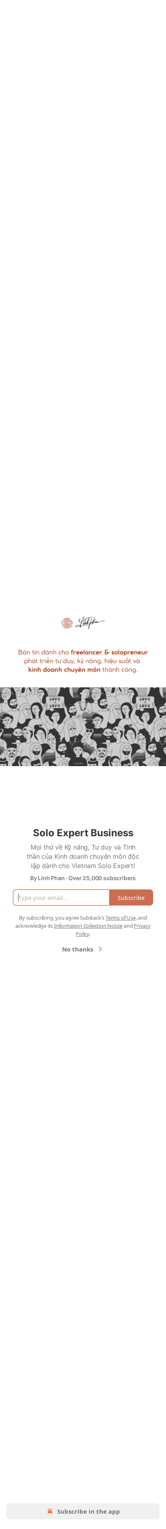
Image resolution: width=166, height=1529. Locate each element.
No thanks (77, 949)
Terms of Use (121, 917)
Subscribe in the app (88, 1511)
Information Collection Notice (88, 925)
